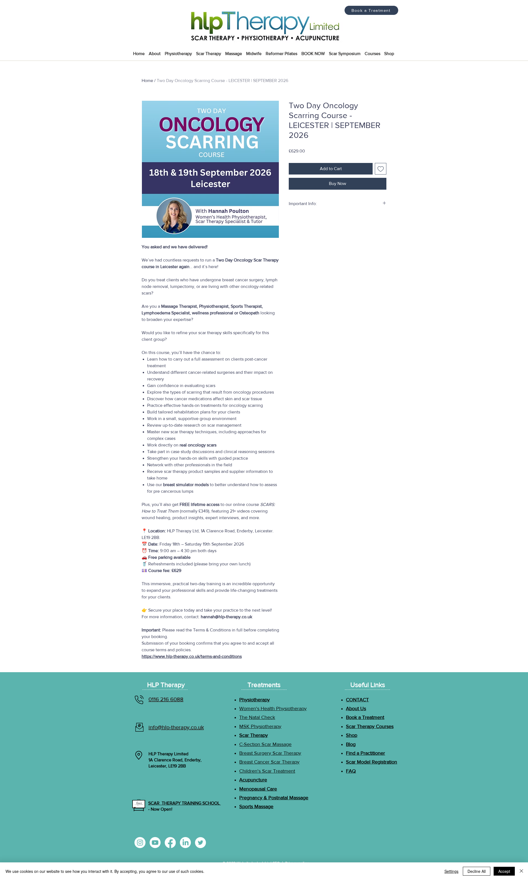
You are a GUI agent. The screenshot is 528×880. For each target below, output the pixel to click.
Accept (504, 871)
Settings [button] (451, 871)
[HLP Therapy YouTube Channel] (155, 842)
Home (147, 80)
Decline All (477, 871)
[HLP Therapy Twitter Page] (200, 842)
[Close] (521, 871)
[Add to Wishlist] (380, 169)
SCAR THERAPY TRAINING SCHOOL (184, 803)
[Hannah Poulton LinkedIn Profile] (185, 842)
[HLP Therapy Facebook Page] (170, 842)
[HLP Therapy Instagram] (139, 842)
